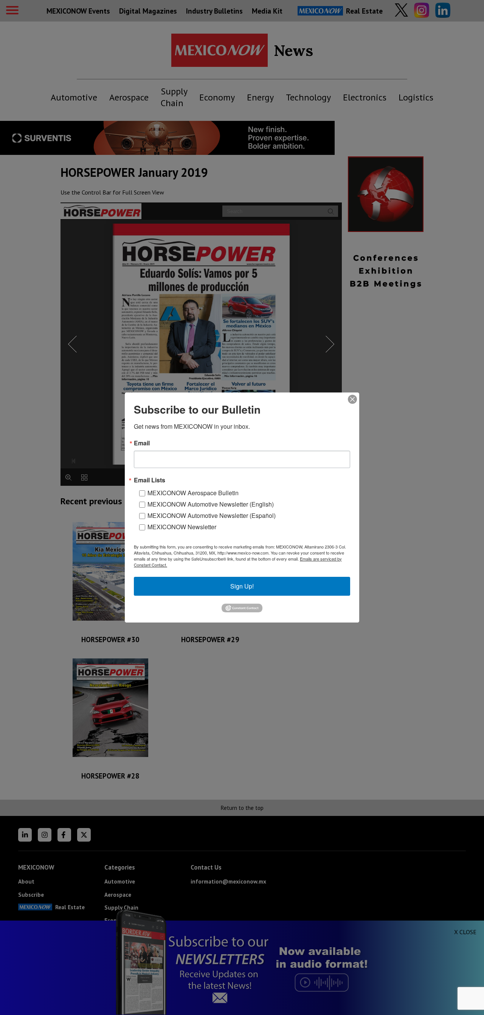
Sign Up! (242, 586)
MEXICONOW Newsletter (181, 526)
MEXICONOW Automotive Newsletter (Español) (211, 515)
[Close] (352, 399)
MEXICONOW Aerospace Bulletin (193, 492)
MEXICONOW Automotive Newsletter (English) (210, 504)
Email (142, 443)
